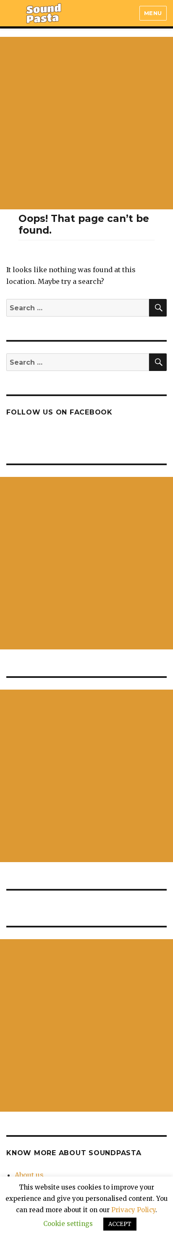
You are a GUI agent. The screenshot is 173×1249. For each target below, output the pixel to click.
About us (29, 1175)
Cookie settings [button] (68, 1224)
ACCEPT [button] (119, 1224)
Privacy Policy (133, 1210)
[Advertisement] (86, 123)
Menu (153, 13)
